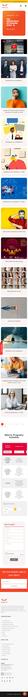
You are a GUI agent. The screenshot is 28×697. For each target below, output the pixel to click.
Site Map (4, 655)
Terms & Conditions (6, 651)
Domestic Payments (6, 653)
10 (5, 426)
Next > (5, 511)
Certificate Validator (6, 649)
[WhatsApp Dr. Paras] (25, 693)
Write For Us (4, 636)
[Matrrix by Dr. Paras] (4, 6)
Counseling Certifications (7, 622)
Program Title (19, 446)
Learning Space (10, 15)
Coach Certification (6, 620)
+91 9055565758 (8, 673)
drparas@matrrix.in (8, 674)
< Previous (6, 509)
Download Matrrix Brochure (19, 1)
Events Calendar (5, 646)
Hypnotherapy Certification (8, 624)
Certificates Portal (6, 648)
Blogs (3, 632)
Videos (3, 634)
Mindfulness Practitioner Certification (10, 626)
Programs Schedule (6, 630)
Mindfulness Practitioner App (8, 628)
